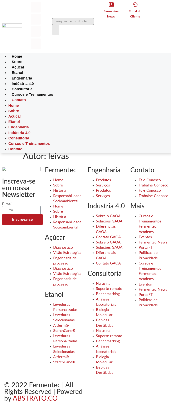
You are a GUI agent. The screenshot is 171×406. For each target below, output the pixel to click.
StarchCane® (64, 331)
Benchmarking (108, 294)
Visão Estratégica (67, 253)
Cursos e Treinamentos (32, 94)
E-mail (7, 204)
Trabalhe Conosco (153, 185)
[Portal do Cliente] (135, 4)
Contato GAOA (108, 237)
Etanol (17, 73)
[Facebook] (36, 7)
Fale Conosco (150, 180)
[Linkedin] (36, 31)
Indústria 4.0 (23, 84)
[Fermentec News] (111, 4)
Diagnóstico (63, 248)
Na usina (103, 284)
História (59, 190)
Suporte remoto (109, 289)
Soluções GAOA (109, 221)
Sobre (17, 62)
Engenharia (22, 78)
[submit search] (55, 30)
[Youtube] (36, 43)
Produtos (103, 180)
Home (17, 56)
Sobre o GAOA (108, 216)
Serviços (103, 185)
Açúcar (18, 67)
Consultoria (22, 89)
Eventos (145, 237)
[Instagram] (36, 19)
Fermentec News (153, 242)
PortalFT (146, 248)
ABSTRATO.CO (35, 398)
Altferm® (61, 326)
